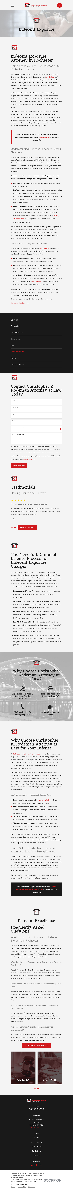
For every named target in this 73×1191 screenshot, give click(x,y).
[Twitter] (41, 1165)
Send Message (19, 466)
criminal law (50, 77)
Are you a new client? (18, 428)
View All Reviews (27, 527)
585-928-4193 (36, 1109)
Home (36, 1138)
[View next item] (15, 527)
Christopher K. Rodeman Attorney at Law (27, 754)
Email (13, 421)
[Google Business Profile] (32, 1165)
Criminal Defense (36, 1146)
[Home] (36, 5)
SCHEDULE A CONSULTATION (36, 1046)
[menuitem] (36, 326)
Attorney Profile (36, 1142)
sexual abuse (36, 281)
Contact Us (36, 1155)
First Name (15, 400)
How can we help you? (18, 434)
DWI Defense (36, 1151)
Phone (13, 414)
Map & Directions (36, 1128)
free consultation (44, 800)
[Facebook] (36, 1165)
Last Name (15, 407)
